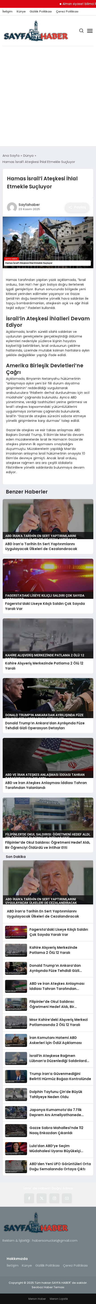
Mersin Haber (37, 1299)
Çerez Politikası (67, 12)
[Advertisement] (48, 96)
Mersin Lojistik (59, 1299)
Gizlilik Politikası (41, 12)
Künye (21, 12)
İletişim (7, 12)
